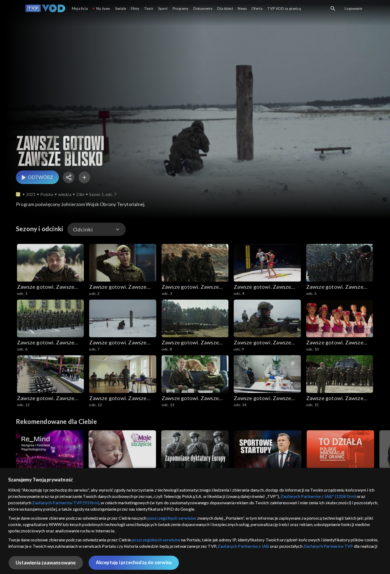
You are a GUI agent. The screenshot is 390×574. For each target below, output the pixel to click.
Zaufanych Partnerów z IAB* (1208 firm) (318, 496)
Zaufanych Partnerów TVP (328, 546)
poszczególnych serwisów (172, 517)
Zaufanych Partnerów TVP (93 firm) (65, 502)
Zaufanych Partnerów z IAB (243, 546)
